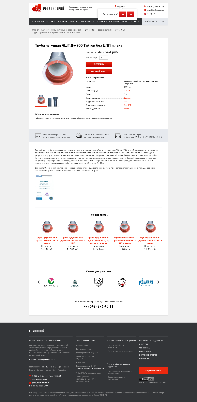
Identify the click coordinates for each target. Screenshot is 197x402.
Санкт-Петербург (59, 370)
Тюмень (53, 367)
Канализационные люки (85, 340)
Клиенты (74, 21)
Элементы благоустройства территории (118, 365)
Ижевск (66, 367)
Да (123, 14)
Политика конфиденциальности (42, 359)
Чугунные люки (82, 345)
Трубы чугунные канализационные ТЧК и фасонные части (85, 379)
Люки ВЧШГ (80, 362)
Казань (32, 370)
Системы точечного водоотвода (120, 351)
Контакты (134, 21)
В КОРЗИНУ (99, 64)
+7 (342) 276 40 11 (155, 6)
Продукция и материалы (44, 21)
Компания (102, 21)
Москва (48, 370)
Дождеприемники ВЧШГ (85, 366)
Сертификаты (87, 21)
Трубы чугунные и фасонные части (90, 368)
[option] (51, 282)
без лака (128, 101)
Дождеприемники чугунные (87, 353)
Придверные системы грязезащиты (116, 378)
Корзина (152, 14)
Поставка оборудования (151, 340)
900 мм (127, 90)
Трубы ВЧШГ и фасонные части (88, 373)
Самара (40, 370)
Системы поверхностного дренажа (121, 340)
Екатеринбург (34, 367)
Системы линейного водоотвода (115, 346)
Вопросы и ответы (118, 21)
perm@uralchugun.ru (155, 10)
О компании (145, 351)
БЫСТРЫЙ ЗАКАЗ (98, 71)
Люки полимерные (83, 349)
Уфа (59, 367)
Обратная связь (154, 370)
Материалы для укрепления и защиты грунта (119, 372)
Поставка (62, 21)
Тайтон (127, 108)
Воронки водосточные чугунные (85, 357)
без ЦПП (128, 105)
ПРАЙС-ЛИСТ (155, 21)
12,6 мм (127, 98)
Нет (130, 14)
